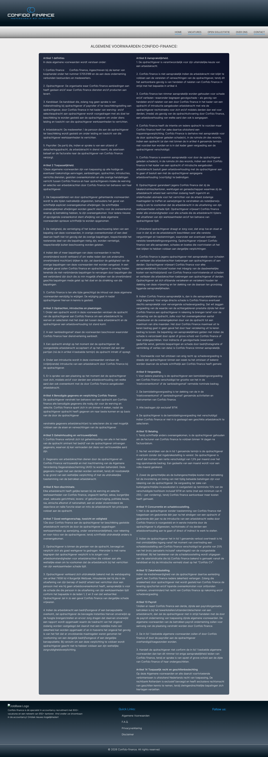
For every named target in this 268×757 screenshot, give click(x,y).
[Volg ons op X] (249, 5)
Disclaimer (128, 734)
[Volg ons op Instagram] (262, 5)
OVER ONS (242, 32)
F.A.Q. (125, 721)
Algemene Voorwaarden (136, 715)
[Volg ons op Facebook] (243, 5)
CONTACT (259, 32)
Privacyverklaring (132, 728)
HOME (178, 32)
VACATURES (194, 32)
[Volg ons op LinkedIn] (255, 5)
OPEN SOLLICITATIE (219, 32)
